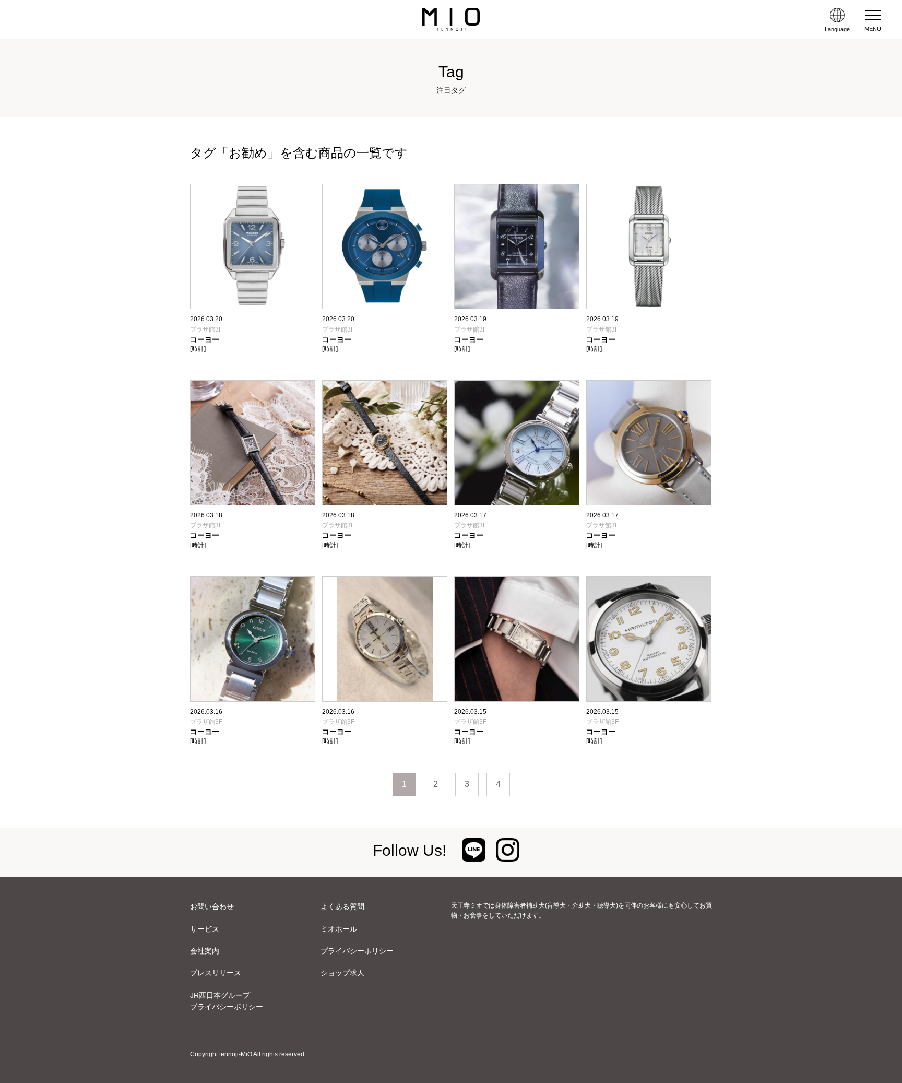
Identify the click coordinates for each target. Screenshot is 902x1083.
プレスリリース (215, 973)
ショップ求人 (342, 973)
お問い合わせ (212, 906)
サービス (204, 929)
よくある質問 (342, 906)
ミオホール (339, 929)
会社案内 (204, 951)
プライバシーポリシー (357, 951)
